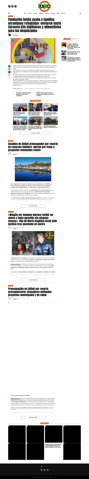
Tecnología (41, 13)
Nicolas (14, 154)
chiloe (25, 88)
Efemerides (53, 13)
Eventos (58, 13)
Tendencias (47, 13)
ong (42, 88)
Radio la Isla (15, 35)
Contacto (63, 13)
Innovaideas (55, 477)
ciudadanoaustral (32, 88)
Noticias (35, 13)
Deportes (30, 13)
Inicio (25, 13)
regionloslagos (47, 88)
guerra (38, 88)
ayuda (22, 88)
